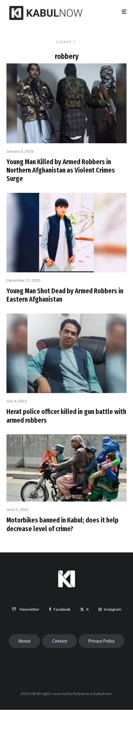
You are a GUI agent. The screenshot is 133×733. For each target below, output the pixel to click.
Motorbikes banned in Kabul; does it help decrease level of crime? (62, 524)
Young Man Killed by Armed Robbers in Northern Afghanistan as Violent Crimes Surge (60, 170)
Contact (59, 641)
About (24, 641)
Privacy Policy (101, 641)
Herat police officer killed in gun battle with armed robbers (66, 416)
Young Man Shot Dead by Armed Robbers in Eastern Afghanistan (64, 295)
